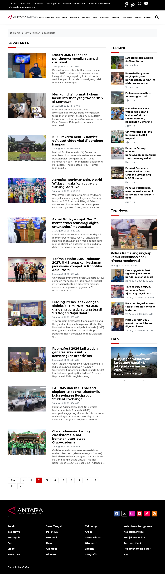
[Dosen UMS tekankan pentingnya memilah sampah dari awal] (27, 65)
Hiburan (51, 554)
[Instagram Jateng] (139, 3)
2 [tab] (129, 380)
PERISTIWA (74, 17)
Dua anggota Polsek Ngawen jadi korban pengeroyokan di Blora (139, 274)
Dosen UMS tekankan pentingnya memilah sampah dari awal (75, 58)
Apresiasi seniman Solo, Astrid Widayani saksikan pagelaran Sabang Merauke (77, 183)
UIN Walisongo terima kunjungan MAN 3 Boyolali (138, 135)
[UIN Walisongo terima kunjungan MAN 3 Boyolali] (117, 136)
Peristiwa (52, 531)
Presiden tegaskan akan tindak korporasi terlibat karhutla (140, 307)
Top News (38, 3)
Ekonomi (51, 537)
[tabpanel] (134, 362)
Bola (49, 543)
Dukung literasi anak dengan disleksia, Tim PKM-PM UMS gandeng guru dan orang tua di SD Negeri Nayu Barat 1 (77, 307)
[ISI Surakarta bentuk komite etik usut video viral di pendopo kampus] (27, 147)
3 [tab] (134, 380)
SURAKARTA (18, 43)
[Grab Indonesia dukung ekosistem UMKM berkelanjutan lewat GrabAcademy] (27, 441)
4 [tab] (139, 380)
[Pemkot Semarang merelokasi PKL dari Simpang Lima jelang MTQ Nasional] (117, 172)
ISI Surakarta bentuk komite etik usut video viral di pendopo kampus (77, 140)
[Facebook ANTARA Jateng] (126, 3)
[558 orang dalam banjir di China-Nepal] (117, 62)
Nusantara (14, 554)
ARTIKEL (138, 17)
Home (17, 33)
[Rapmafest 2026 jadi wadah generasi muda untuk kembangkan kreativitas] (27, 359)
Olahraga (51, 548)
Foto (115, 339)
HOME (41, 17)
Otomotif (91, 543)
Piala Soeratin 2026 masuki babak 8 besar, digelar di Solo (139, 323)
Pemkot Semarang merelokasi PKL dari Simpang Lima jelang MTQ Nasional (138, 173)
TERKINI (118, 48)
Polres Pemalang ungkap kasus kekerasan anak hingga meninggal (131, 256)
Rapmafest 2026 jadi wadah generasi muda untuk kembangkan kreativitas (75, 352)
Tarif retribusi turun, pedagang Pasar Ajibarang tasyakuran (138, 290)
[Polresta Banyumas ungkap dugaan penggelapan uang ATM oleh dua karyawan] (117, 77)
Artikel (89, 531)
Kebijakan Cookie (134, 537)
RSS (126, 554)
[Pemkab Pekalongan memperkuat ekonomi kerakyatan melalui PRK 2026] (117, 192)
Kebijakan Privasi (134, 531)
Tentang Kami (53, 3)
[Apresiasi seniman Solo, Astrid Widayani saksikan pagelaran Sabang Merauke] (27, 190)
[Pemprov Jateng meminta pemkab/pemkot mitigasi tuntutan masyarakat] (117, 152)
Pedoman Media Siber (137, 548)
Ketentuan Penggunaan (138, 526)
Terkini (12, 3)
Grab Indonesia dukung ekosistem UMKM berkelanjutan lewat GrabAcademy (71, 436)
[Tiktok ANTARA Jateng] (126, 5)
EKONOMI (86, 17)
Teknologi (91, 526)
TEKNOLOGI (127, 17)
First (14, 480)
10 (12, 486)
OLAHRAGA (104, 17)
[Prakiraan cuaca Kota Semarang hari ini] (117, 97)
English (89, 548)
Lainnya (147, 17)
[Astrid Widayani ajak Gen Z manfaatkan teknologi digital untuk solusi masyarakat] (27, 229)
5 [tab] (143, 380)
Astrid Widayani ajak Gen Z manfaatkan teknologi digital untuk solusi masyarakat (75, 223)
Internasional (93, 537)
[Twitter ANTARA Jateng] (133, 3)
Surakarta (49, 33)
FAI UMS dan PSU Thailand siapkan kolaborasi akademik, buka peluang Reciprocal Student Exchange (76, 393)
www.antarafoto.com (99, 3)
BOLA (95, 17)
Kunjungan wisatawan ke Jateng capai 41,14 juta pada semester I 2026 (132, 364)
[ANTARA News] (23, 17)
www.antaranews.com (74, 3)
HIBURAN (115, 17)
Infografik (91, 554)
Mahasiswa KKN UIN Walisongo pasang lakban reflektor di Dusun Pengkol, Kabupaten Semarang (138, 115)
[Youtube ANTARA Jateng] (146, 3)
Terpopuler (24, 3)
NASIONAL (49, 17)
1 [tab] (124, 380)
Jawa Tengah (61, 17)
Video (11, 548)
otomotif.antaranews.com (22, 7)
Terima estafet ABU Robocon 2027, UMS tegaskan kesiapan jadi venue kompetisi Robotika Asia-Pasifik (77, 264)
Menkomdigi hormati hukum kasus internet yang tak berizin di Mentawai (77, 98)
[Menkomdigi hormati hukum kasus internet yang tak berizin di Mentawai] (27, 105)
